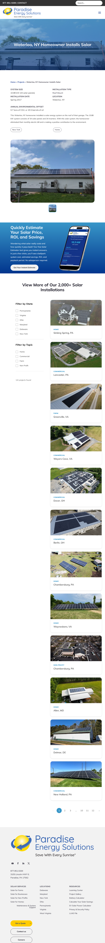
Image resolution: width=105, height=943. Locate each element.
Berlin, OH (59, 542)
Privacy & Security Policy (79, 910)
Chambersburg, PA (64, 584)
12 (93, 810)
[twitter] (29, 863)
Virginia (23, 315)
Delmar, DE (60, 752)
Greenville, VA (61, 416)
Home (13, 82)
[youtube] (12, 863)
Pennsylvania (25, 311)
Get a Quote (20, 923)
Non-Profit (24, 365)
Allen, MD (59, 710)
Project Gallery (75, 894)
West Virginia (45, 913)
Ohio (22, 320)
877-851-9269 (9, 3)
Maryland (23, 324)
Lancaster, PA (61, 374)
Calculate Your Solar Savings (81, 902)
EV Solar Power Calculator (80, 906)
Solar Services (18, 887)
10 (81, 810)
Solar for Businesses (18, 894)
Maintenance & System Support (26, 907)
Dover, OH (59, 500)
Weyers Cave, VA (63, 458)
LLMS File (73, 913)
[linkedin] (23, 863)
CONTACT (22, 3)
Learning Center (76, 890)
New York (16, 130)
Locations (45, 887)
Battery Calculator (76, 898)
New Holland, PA (63, 794)
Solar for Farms (16, 890)
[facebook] (18, 863)
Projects (21, 82)
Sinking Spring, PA (63, 332)
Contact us (21, 931)
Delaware (24, 329)
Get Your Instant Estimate (24, 267)
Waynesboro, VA (63, 626)
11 (87, 810)
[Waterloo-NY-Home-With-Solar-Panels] (52, 202)
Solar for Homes (17, 902)
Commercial (24, 356)
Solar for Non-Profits (19, 898)
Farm (22, 361)
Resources (74, 887)
